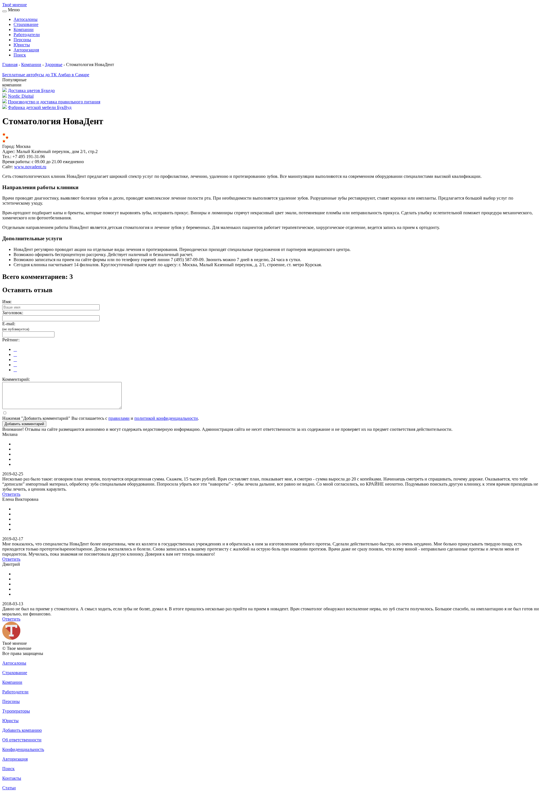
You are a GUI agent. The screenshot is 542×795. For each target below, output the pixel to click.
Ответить (11, 494)
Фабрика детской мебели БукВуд (39, 107)
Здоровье (53, 64)
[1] (15, 349)
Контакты (11, 778)
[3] (15, 359)
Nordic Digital (21, 96)
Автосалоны (26, 19)
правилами (119, 418)
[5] (15, 369)
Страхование (26, 24)
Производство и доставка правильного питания (54, 101)
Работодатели (27, 34)
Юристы (22, 44)
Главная (10, 64)
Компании (24, 29)
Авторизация (26, 49)
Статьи (9, 787)
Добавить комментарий (24, 424)
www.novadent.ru (30, 166)
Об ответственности (21, 739)
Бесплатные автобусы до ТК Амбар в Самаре (45, 74)
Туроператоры (16, 711)
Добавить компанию (22, 730)
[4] (15, 364)
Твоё (14, 4)
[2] (15, 354)
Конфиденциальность (23, 749)
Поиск (20, 55)
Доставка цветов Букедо (31, 90)
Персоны (22, 39)
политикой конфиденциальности (166, 418)
